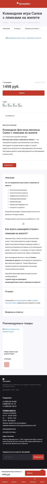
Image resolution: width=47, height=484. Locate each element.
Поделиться (8, 165)
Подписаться (38, 457)
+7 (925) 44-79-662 (10, 401)
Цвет (5, 102)
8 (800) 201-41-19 (9, 404)
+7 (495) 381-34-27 (10, 406)
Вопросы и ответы (32, 29)
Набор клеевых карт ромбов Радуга (11, 353)
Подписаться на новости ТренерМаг (16, 452)
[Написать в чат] (42, 472)
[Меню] (4, 4)
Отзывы (18, 29)
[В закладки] (20, 330)
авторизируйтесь (21, 301)
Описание (6, 29)
